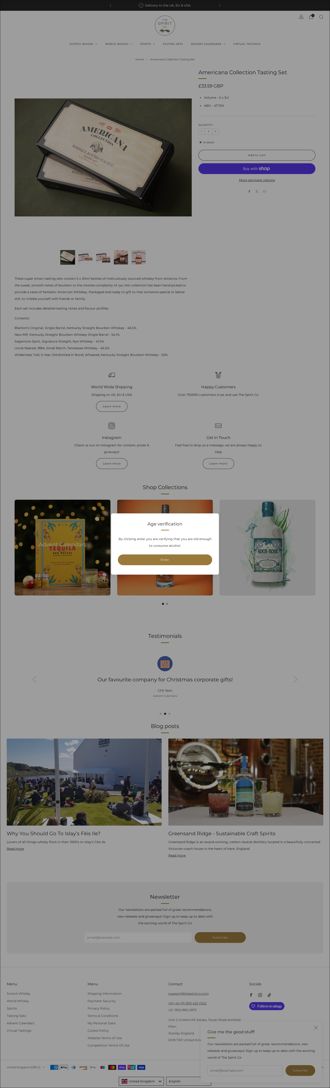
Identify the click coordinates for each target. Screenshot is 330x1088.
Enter (165, 559)
